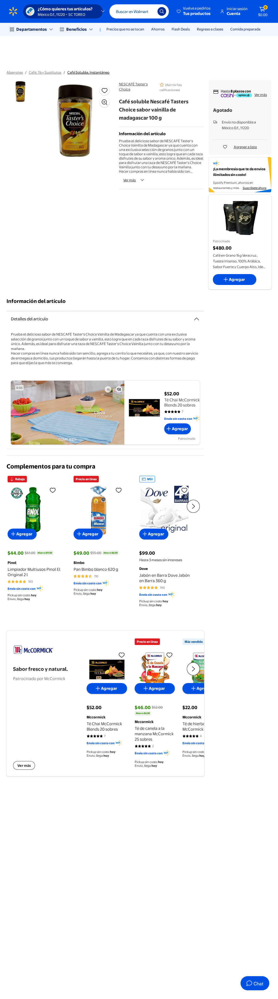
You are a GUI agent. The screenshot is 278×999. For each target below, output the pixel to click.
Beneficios (76, 29)
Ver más (129, 180)
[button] (194, 11)
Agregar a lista (245, 147)
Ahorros (158, 29)
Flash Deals (181, 29)
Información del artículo (36, 301)
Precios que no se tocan (125, 29)
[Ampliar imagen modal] (104, 102)
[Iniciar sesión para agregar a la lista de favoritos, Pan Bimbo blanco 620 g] (118, 490)
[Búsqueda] (161, 11)
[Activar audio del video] (118, 389)
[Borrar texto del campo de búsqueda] (149, 11)
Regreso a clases (210, 29)
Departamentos (31, 29)
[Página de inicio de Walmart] (13, 11)
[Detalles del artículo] (196, 319)
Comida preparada (245, 29)
